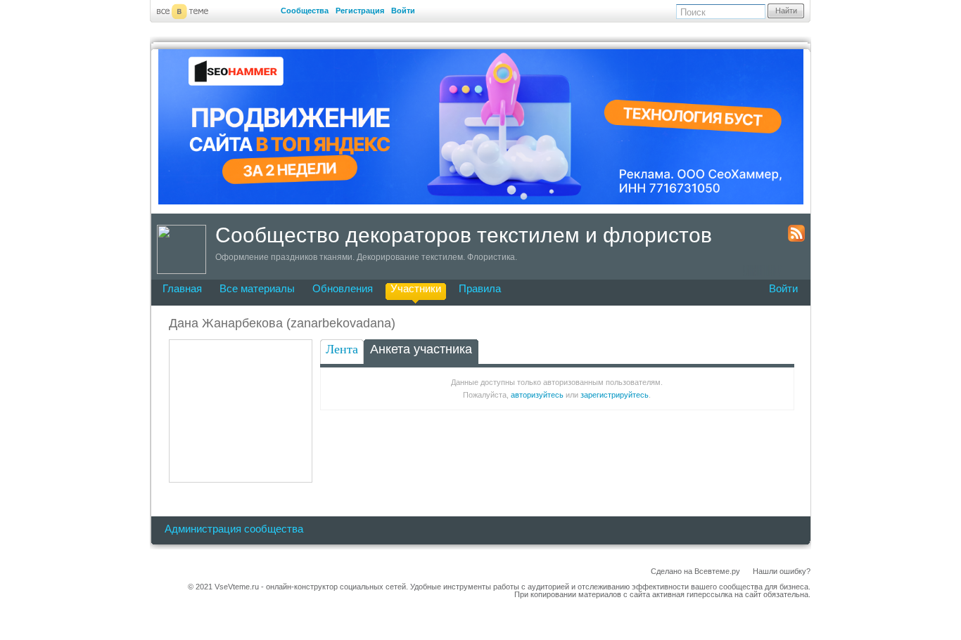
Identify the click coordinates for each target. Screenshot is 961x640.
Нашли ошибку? (781, 571)
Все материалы (257, 288)
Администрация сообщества (234, 529)
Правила (480, 288)
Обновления (342, 288)
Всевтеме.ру (717, 571)
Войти (403, 10)
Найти (786, 10)
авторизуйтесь (537, 395)
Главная (182, 288)
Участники (415, 288)
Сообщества (305, 10)
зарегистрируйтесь (614, 395)
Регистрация (360, 10)
